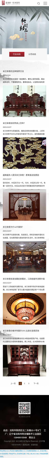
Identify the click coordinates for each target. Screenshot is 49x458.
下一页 (36, 383)
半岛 (28, 454)
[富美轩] (11, 3)
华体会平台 (12, 454)
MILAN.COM (34, 454)
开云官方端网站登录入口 (17, 451)
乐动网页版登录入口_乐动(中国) (36, 451)
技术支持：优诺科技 (30, 444)
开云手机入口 (4, 451)
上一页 (13, 383)
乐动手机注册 (21, 454)
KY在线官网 (4, 454)
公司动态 (32, 54)
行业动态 (17, 54)
